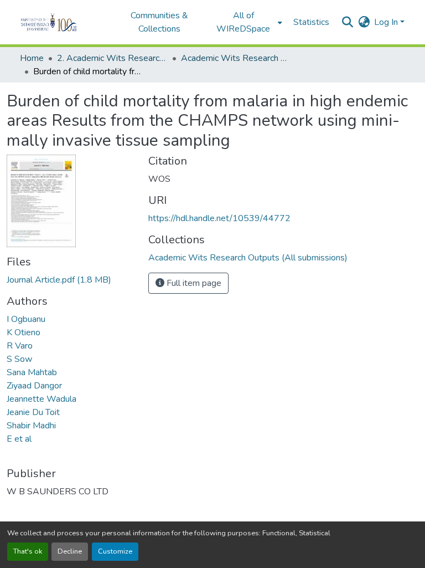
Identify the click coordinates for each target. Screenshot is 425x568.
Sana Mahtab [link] (32, 372)
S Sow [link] (19, 359)
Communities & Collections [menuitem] (159, 22)
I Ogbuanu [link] (26, 319)
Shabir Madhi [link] (31, 425)
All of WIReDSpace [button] (243, 22)
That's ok (27, 551)
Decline (70, 551)
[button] (64, 22)
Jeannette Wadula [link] (41, 399)
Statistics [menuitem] (311, 22)
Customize (115, 551)
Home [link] (32, 58)
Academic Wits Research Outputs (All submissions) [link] (236, 58)
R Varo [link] (20, 346)
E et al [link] (19, 439)
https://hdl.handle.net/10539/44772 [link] (219, 218)
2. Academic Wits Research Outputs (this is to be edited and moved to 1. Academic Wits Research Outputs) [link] (112, 58)
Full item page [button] (192, 283)
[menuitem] (246, 22)
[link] (71, 279)
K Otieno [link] (23, 332)
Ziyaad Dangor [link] (34, 386)
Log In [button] (387, 22)
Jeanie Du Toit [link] (33, 412)
